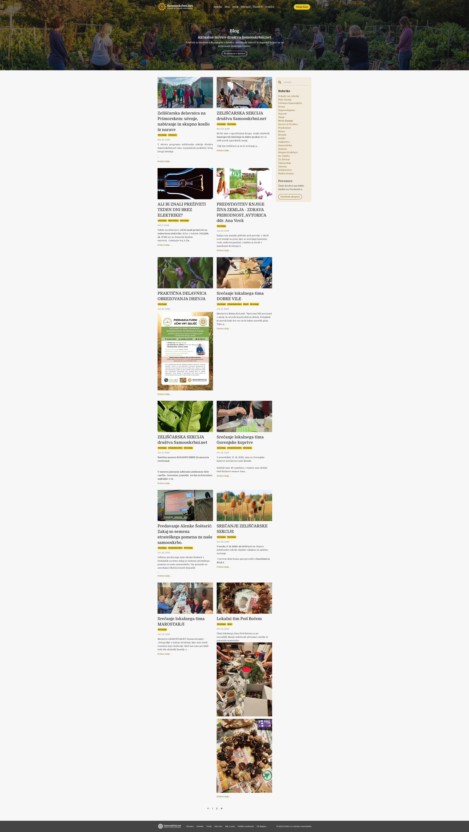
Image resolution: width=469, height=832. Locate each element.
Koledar (218, 7)
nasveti (245, 304)
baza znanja (221, 124)
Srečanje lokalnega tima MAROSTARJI (181, 622)
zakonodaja (284, 163)
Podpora (269, 7)
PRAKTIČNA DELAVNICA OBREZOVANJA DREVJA (182, 296)
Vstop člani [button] (302, 7)
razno (230, 624)
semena (282, 149)
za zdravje (284, 159)
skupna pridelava (288, 152)
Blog (227, 7)
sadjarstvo (284, 142)
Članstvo (257, 7)
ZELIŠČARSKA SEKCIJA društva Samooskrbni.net (241, 116)
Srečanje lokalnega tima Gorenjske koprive (240, 440)
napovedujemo (173, 220)
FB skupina (261, 826)
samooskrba (285, 145)
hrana (281, 106)
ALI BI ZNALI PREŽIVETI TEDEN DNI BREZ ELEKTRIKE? (182, 210)
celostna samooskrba (234, 304)
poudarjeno (284, 128)
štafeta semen (286, 173)
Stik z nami (230, 826)
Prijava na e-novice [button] (234, 53)
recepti (282, 135)
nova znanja (162, 135)
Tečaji (235, 7)
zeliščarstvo (172, 135)
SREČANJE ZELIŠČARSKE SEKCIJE (242, 529)
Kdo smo (245, 7)
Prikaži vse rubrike (288, 96)
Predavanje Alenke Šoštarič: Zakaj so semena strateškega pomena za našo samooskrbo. (185, 534)
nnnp (281, 117)
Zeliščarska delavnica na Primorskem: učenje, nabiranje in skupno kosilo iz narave (184, 121)
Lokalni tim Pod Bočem (239, 619)
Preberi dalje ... (165, 161)
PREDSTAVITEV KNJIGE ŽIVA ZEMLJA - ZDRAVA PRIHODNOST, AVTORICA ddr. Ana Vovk (241, 212)
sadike (282, 138)
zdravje (282, 166)
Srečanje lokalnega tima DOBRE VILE (240, 296)
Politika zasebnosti (246, 826)
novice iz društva (288, 124)
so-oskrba (284, 156)
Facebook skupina (290, 197)
